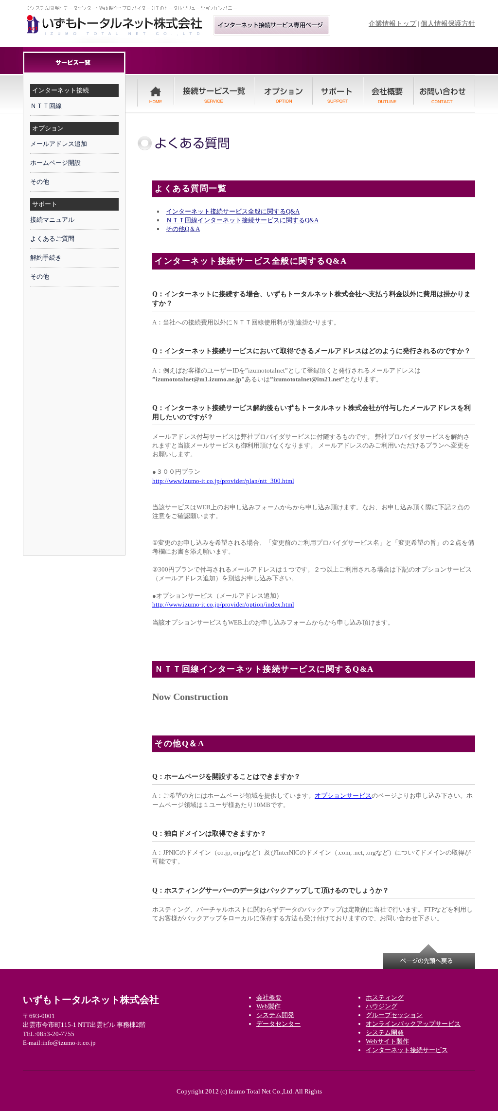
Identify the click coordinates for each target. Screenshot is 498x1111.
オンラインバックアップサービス (413, 1023)
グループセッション (394, 1015)
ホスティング (385, 997)
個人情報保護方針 (448, 23)
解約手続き (46, 257)
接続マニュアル (52, 219)
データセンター (278, 1023)
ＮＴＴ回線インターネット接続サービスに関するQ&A (242, 220)
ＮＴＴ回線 (46, 105)
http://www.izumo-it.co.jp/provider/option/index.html (223, 604)
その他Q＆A (183, 229)
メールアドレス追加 (58, 143)
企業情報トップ (392, 23)
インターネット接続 (60, 90)
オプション (48, 128)
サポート (44, 204)
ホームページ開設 (55, 162)
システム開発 (385, 1032)
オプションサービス (343, 795)
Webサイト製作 (387, 1041)
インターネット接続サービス (407, 1050)
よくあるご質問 (52, 238)
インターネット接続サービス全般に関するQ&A (233, 211)
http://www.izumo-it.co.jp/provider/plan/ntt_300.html (223, 480)
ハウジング (381, 1006)
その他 (39, 181)
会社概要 (269, 997)
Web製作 (268, 1006)
